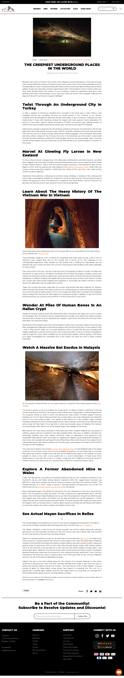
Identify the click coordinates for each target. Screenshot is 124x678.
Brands (37, 9)
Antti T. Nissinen (86, 525)
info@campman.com (9, 650)
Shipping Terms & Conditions (72, 656)
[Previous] (41, 2)
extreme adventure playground (50, 487)
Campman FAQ (68, 638)
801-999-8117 (6, 647)
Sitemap (61, 672)
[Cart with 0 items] (120, 8)
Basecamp (101, 2)
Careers (35, 644)
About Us (35, 635)
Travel (26, 591)
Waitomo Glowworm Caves (78, 167)
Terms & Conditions (39, 650)
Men (45, 9)
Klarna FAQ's (67, 659)
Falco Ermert (43, 253)
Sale (75, 9)
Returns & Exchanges (70, 647)
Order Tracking (68, 644)
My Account (67, 635)
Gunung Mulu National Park (62, 449)
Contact (35, 641)
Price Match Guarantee (62, 2)
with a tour (85, 538)
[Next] (82, 2)
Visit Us (34, 653)
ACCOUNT (116, 2)
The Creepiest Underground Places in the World (62, 66)
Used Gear (86, 9)
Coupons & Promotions (71, 650)
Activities (65, 9)
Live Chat (66, 641)
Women (53, 9)
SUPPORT (6, 2)
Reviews (35, 647)
